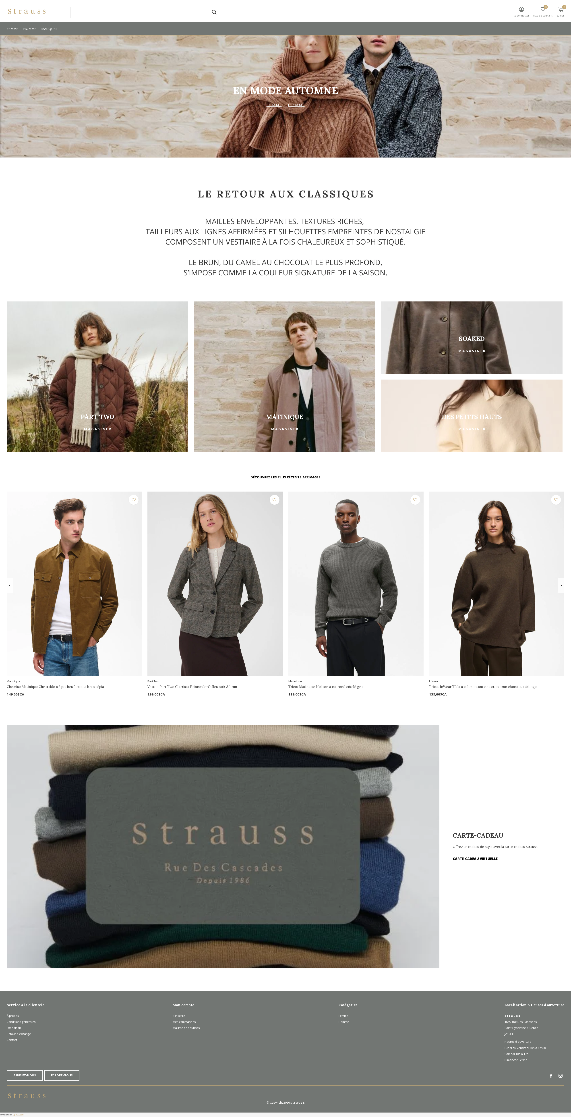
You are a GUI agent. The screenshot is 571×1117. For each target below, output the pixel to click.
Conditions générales (21, 1022)
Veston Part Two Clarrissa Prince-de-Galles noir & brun (192, 687)
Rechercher (214, 12)
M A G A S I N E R (97, 429)
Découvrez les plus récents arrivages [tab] (285, 477)
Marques (49, 28)
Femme (12, 28)
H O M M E (296, 105)
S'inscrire (179, 1016)
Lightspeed (18, 1114)
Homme (29, 28)
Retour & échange (19, 1034)
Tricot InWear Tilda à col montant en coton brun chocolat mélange (483, 687)
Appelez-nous (24, 1075)
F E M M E (274, 105)
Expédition (14, 1028)
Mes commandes (184, 1022)
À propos (13, 1016)
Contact (12, 1040)
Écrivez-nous (62, 1075)
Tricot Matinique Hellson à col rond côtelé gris (325, 687)
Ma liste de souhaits (186, 1028)
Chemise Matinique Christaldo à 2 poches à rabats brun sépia (55, 687)
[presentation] (9, 585)
